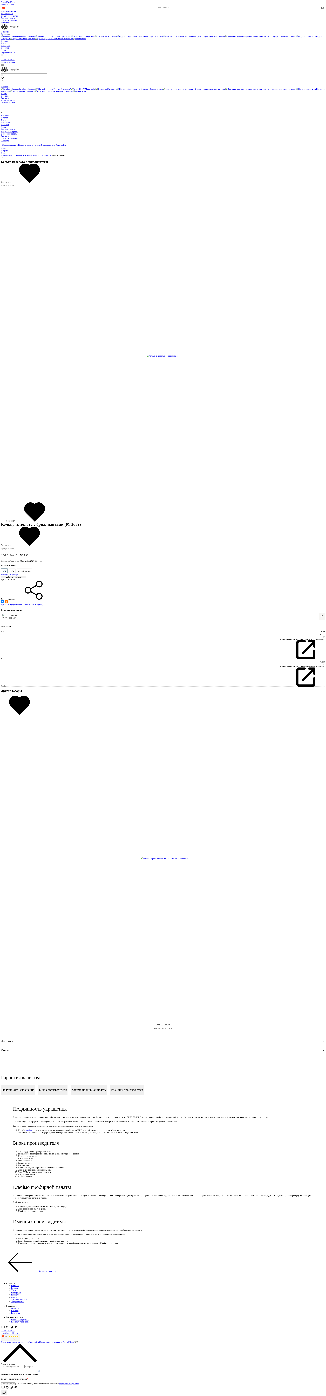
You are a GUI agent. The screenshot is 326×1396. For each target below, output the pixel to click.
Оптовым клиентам (9, 20)
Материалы (7, 145)
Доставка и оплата (9, 18)
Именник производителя (127, 1089)
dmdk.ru (29, 1130)
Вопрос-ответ (7, 13)
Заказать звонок (8, 4)
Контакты (5, 23)
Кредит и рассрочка (9, 16)
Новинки (5, 41)
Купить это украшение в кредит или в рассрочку (22, 604)
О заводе (5, 32)
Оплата (5, 1050)
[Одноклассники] (6, 601)
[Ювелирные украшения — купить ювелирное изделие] (10, 29)
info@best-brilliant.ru (9, 1333)
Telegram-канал (17, 1302)
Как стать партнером (20, 1322)
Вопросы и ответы (9, 134)
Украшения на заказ (9, 52)
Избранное (5, 151)
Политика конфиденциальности (15, 1342)
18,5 (12, 571)
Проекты (5, 48)
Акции (4, 50)
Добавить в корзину (13, 577)
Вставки (14, 1311)
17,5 (4, 571)
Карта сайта (34, 1342)
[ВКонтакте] (2, 601)
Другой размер (24, 571)
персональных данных (69, 1384)
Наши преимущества (20, 1319)
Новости (22, 145)
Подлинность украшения (18, 1089)
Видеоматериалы (47, 145)
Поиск (4, 148)
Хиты (3, 43)
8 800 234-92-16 (8, 2)
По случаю (5, 45)
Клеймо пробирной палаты (88, 1089)
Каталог (4, 34)
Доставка (7, 1041)
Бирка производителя (53, 1089)
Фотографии (60, 145)
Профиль (5, 153)
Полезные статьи (8, 11)
